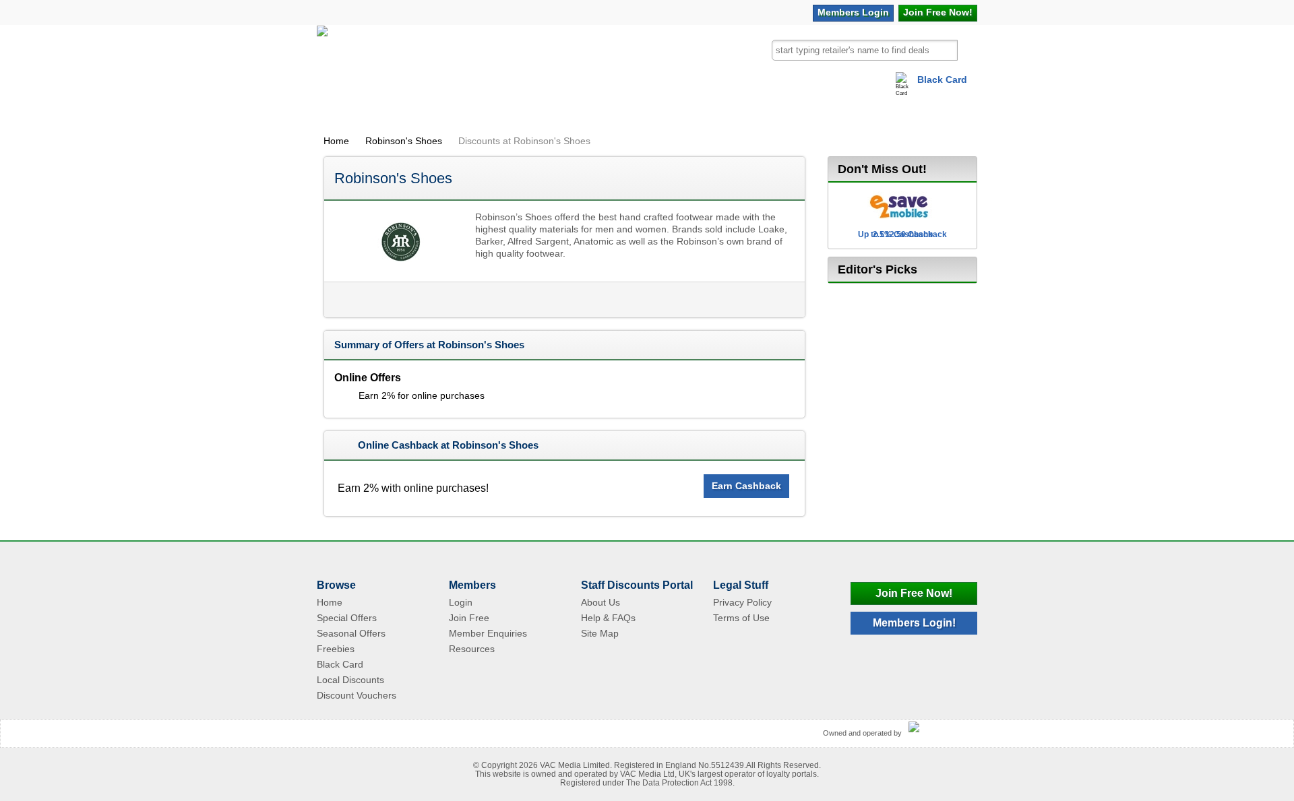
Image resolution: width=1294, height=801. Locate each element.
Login (853, 12)
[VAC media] (939, 728)
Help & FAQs (608, 617)
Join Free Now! (913, 593)
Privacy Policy (742, 602)
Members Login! (914, 623)
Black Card (942, 79)
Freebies (336, 648)
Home (336, 140)
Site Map (600, 633)
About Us (600, 602)
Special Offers (347, 617)
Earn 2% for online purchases (422, 395)
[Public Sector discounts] (322, 56)
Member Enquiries (488, 633)
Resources (472, 648)
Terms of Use (741, 617)
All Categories (372, 110)
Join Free (938, 12)
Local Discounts (350, 679)
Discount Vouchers (356, 695)
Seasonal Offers (351, 633)
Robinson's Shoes (403, 140)
